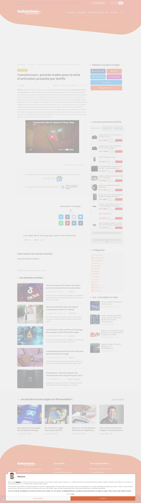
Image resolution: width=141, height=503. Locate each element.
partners (18, 482)
